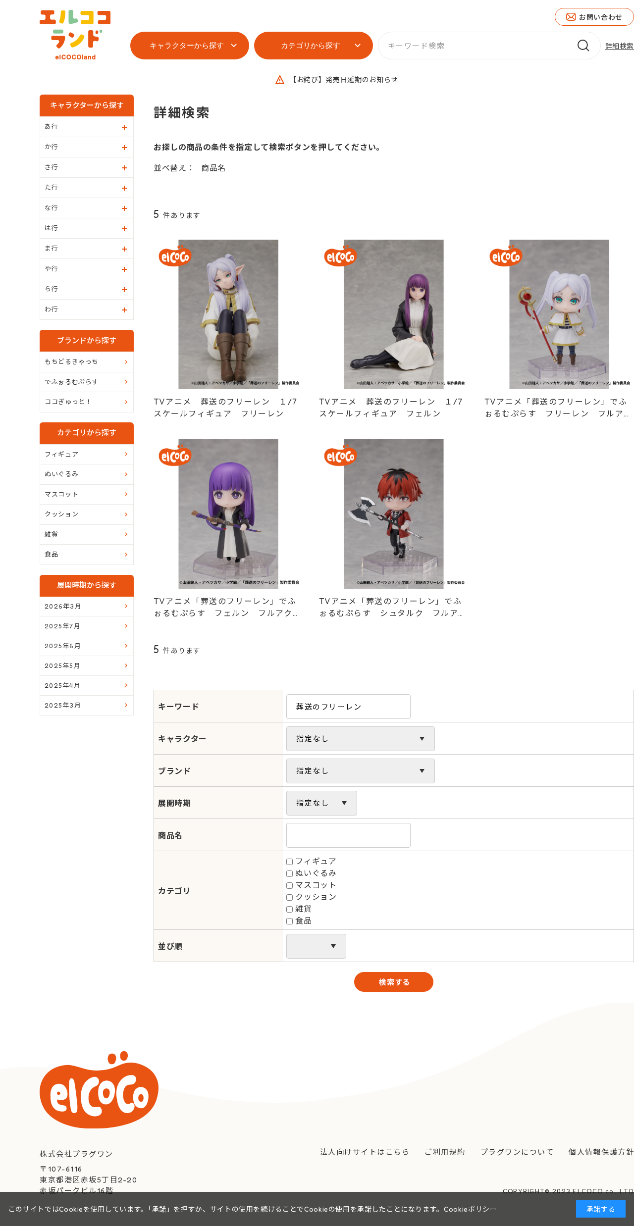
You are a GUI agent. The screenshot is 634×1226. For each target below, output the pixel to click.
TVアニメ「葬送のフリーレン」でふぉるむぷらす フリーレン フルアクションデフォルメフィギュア (558, 408)
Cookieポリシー (470, 1209)
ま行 (51, 248)
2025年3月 (63, 705)
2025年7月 (63, 626)
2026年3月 (63, 606)
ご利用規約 (445, 1152)
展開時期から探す (86, 585)
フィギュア (315, 861)
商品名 (213, 168)
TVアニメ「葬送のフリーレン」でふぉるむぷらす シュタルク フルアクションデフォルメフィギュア (393, 607)
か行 (51, 147)
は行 (51, 228)
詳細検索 (619, 46)
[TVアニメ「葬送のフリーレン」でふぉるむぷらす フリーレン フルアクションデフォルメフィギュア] (559, 314)
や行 (51, 268)
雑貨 (303, 909)
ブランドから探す (86, 340)
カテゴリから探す (310, 45)
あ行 (51, 126)
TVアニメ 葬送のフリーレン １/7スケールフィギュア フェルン (391, 407)
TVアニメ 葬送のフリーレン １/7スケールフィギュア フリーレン (226, 407)
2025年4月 (63, 685)
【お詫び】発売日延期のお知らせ (343, 79)
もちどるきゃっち (72, 361)
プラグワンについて (517, 1152)
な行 (51, 207)
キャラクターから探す (187, 45)
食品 (303, 920)
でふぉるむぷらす (72, 382)
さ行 (51, 167)
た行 (51, 187)
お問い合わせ (601, 17)
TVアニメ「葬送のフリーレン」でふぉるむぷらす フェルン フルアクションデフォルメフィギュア (227, 607)
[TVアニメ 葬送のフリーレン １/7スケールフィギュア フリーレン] (228, 314)
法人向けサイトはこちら (365, 1152)
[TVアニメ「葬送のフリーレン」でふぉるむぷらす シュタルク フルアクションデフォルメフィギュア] (394, 514)
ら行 (51, 289)
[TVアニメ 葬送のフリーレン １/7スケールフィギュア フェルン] (394, 314)
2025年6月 (63, 646)
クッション (315, 897)
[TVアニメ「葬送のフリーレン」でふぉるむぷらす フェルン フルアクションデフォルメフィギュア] (228, 514)
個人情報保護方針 (601, 1152)
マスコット (315, 885)
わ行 (51, 309)
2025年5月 (63, 665)
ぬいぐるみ (315, 873)
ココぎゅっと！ (68, 402)
